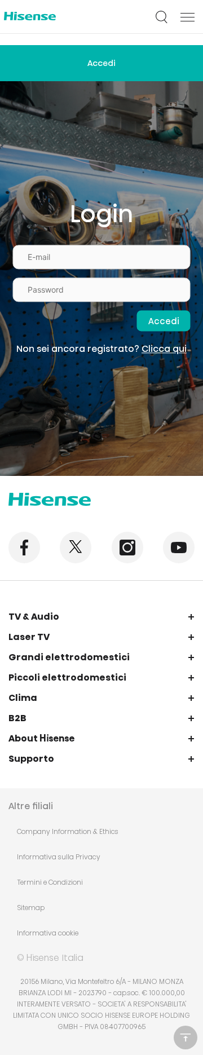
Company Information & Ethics (67, 831)
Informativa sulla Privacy (58, 857)
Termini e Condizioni (50, 882)
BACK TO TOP (185, 1037)
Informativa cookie (47, 933)
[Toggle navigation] (187, 16)
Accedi (101, 63)
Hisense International (30, 17)
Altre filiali (30, 806)
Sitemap (31, 907)
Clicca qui (164, 349)
